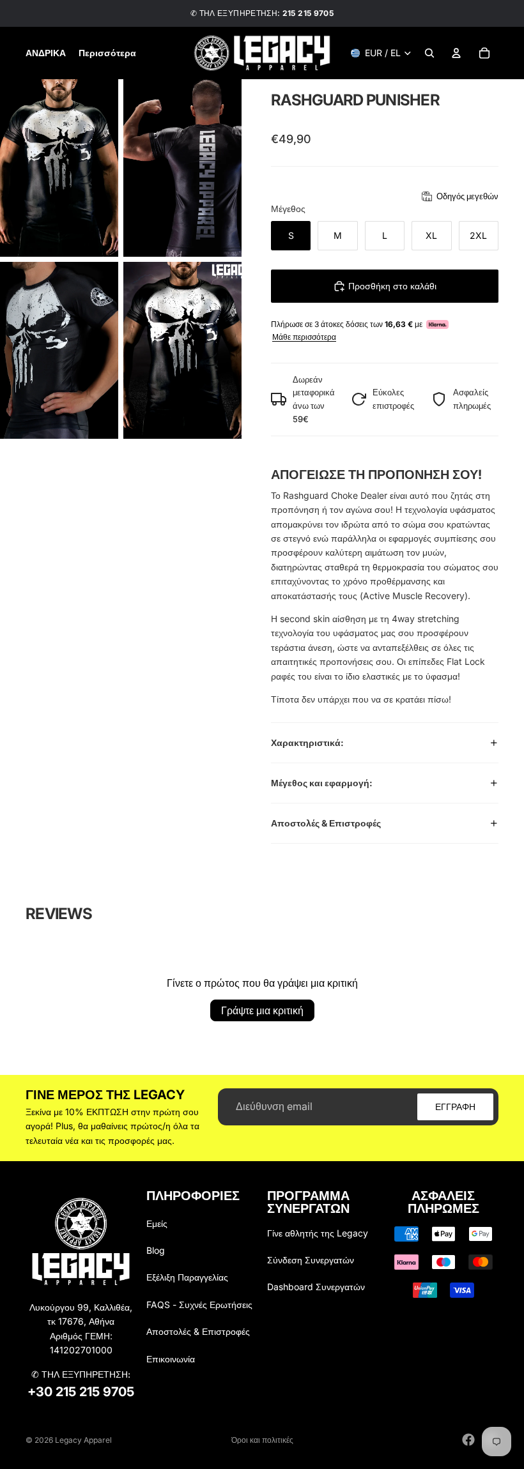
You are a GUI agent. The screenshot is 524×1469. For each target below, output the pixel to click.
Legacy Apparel (83, 1440)
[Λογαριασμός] (456, 53)
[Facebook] (468, 1439)
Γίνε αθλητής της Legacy (317, 1233)
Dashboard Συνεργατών (316, 1286)
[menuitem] (107, 53)
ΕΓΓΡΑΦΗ (455, 1105)
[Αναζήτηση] (429, 53)
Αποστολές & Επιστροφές (326, 823)
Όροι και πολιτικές (262, 1440)
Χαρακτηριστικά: (307, 742)
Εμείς (156, 1223)
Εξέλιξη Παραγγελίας (187, 1277)
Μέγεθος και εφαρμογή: (322, 782)
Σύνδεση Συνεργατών (310, 1259)
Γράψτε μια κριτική (262, 1010)
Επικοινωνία (170, 1358)
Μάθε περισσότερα (304, 337)
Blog (155, 1250)
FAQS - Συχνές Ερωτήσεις (199, 1304)
